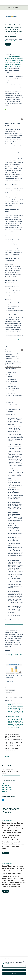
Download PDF (5, 785)
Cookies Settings (14, 966)
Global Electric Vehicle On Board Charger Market (14, 676)
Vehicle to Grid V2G (18, 697)
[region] (14, 966)
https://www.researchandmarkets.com (11, 775)
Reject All (14, 969)
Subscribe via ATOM (7, 789)
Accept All (14, 973)
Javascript (4, 791)
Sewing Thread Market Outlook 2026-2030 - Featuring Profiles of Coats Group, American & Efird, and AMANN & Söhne (13, 869)
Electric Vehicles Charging (10, 695)
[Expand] (22, 119)
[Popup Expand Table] (22, 350)
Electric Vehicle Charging (10, 690)
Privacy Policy (6, 963)
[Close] (25, 959)
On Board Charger (9, 697)
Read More (5, 852)
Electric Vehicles (9, 692)
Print (3, 783)
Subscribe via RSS (6, 787)
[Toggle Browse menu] (23, 7)
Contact (7, 756)
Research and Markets (10, 40)
